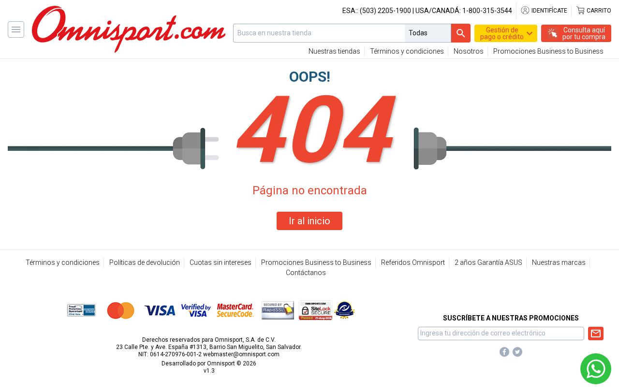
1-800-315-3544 (487, 11)
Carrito (598, 10)
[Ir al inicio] (128, 29)
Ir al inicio (309, 221)
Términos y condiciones (407, 51)
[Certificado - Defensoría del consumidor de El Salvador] (344, 309)
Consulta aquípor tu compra (583, 33)
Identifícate (548, 10)
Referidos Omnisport (413, 262)
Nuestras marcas (559, 262)
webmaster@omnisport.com (241, 354)
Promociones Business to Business (548, 51)
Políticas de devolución (144, 262)
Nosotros (469, 51)
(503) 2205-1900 (385, 11)
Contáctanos (306, 272)
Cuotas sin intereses (220, 262)
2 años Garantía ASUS (488, 262)
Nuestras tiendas (334, 51)
